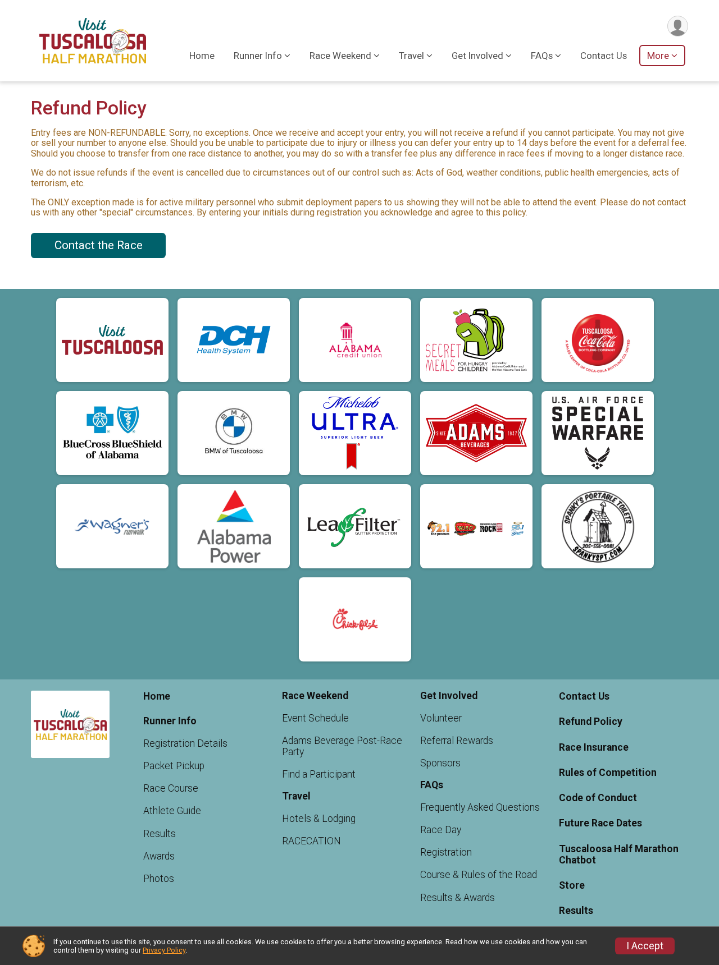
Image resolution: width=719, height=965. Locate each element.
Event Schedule (315, 718)
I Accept (644, 946)
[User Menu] (677, 26)
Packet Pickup (173, 765)
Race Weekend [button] (340, 55)
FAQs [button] (542, 55)
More (658, 55)
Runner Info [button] (258, 55)
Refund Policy (590, 721)
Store (572, 885)
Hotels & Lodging (319, 818)
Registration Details (185, 743)
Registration (446, 852)
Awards (159, 856)
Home (202, 55)
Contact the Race (98, 245)
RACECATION (311, 841)
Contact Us (603, 55)
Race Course (170, 788)
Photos (158, 878)
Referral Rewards (456, 740)
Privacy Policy (164, 950)
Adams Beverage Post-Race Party (342, 746)
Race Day (440, 829)
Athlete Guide (172, 810)
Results (159, 833)
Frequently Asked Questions (480, 807)
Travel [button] (411, 55)
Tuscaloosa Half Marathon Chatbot (619, 854)
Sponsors (440, 763)
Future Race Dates (600, 823)
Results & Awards (457, 897)
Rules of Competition (608, 772)
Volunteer (441, 718)
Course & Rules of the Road (478, 874)
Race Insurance (594, 747)
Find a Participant (319, 774)
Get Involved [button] (477, 55)
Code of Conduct (598, 797)
